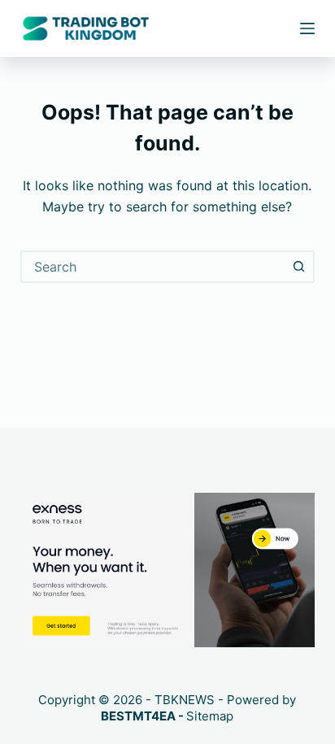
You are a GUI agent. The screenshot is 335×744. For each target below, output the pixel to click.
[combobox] (153, 266)
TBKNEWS (184, 699)
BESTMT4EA (138, 716)
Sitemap (209, 716)
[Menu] (307, 28)
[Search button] (298, 266)
